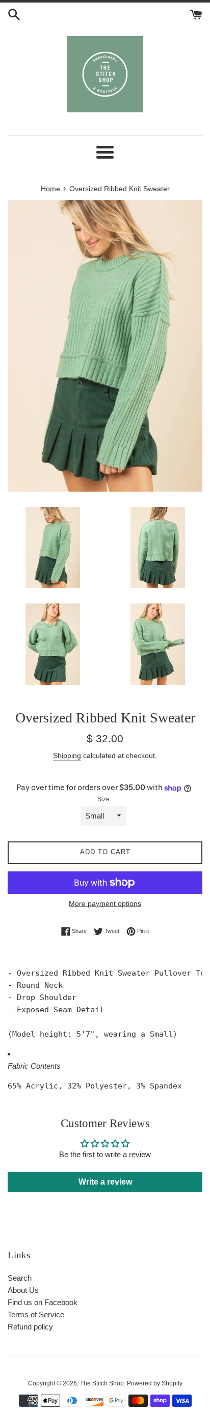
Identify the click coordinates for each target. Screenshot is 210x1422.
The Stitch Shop (102, 1383)
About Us (23, 1290)
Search (20, 1278)
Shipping (67, 755)
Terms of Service (36, 1314)
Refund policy (30, 1326)
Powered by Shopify (154, 1383)
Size (103, 799)
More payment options (105, 903)
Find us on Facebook (42, 1302)
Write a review (105, 1181)
